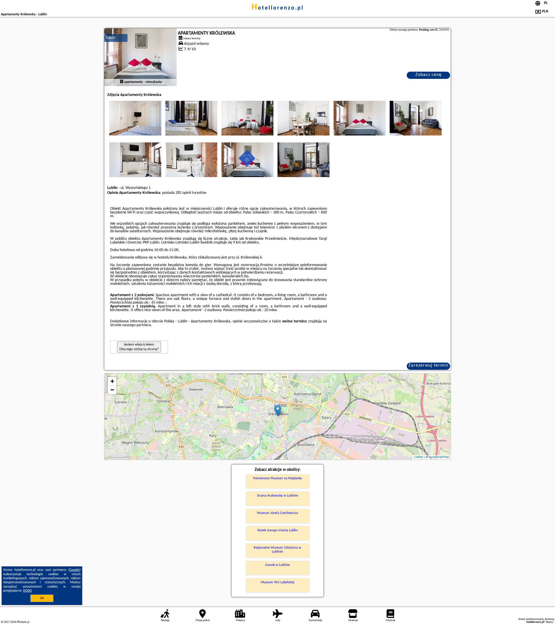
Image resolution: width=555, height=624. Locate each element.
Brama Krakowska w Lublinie (277, 495)
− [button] (112, 389)
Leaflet (418, 457)
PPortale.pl (23, 622)
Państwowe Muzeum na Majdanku (277, 478)
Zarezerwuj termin (428, 365)
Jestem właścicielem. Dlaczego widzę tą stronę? (139, 347)
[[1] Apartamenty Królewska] (140, 57)
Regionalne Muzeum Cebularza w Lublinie (277, 550)
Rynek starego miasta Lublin (277, 530)
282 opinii (183, 193)
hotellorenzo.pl (277, 8)
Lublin (110, 38)
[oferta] (121, 82)
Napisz (549, 622)
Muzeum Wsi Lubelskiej (277, 582)
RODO (27, 591)
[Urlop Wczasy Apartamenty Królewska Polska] (135, 118)
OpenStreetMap (439, 457)
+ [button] (112, 381)
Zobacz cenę (428, 75)
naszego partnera (136, 325)
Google (74, 570)
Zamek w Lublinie (277, 565)
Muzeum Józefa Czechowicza (277, 513)
